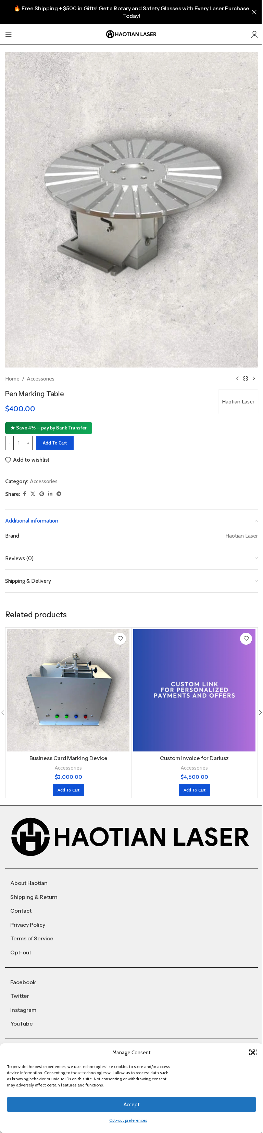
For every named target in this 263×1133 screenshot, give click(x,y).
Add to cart (55, 443)
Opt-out (20, 952)
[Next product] (254, 378)
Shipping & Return (34, 896)
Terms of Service (31, 938)
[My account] (254, 34)
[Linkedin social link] (50, 494)
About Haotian (29, 882)
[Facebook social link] (24, 494)
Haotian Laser (238, 401)
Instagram (23, 1009)
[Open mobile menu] (8, 34)
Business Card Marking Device (68, 758)
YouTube (21, 1023)
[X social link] (32, 494)
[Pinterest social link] (41, 494)
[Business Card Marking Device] (68, 690)
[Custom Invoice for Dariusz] (194, 690)
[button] (252, 1052)
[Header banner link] (131, 12)
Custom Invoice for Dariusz (194, 758)
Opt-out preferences (128, 1120)
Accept (132, 1105)
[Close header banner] (254, 12)
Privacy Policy (27, 924)
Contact (21, 910)
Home (12, 378)
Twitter (19, 995)
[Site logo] (131, 33)
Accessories (40, 378)
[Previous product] (237, 378)
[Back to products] (245, 378)
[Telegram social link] (58, 494)
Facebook (23, 982)
